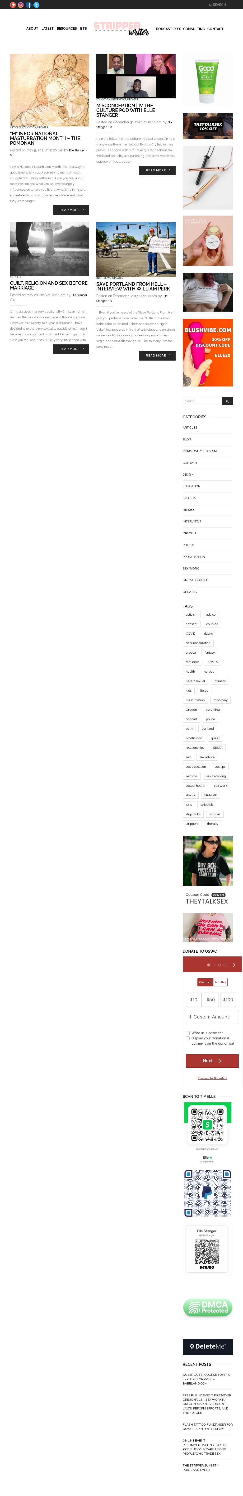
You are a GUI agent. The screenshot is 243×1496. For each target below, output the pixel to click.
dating (208, 633)
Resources (67, 28)
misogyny (221, 700)
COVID (190, 633)
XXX (177, 29)
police (210, 719)
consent (191, 624)
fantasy (210, 652)
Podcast (164, 29)
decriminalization (198, 643)
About (32, 28)
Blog (187, 439)
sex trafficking (216, 776)
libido (204, 690)
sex (188, 757)
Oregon (189, 533)
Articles (15, 127)
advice (211, 614)
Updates (42, 127)
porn (189, 728)
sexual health (195, 785)
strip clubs (193, 814)
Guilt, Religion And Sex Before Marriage (49, 285)
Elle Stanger (77, 150)
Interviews (118, 99)
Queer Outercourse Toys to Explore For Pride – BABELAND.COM (206, 1379)
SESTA (218, 747)
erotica (191, 652)
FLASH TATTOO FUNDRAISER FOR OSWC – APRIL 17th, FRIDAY (208, 1427)
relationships (195, 747)
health (190, 671)
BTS (83, 28)
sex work (191, 568)
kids (189, 690)
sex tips (220, 766)
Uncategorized (195, 580)
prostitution (194, 557)
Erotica (189, 498)
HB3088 (189, 510)
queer (215, 738)
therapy (212, 823)
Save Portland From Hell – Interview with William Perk (133, 286)
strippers (192, 823)
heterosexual (195, 681)
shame (191, 795)
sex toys (191, 776)
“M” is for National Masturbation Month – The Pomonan (45, 138)
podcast (191, 719)
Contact (215, 29)
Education (29, 127)
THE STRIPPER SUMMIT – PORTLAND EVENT (201, 1468)
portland (207, 728)
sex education (196, 766)
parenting (213, 709)
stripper (214, 814)
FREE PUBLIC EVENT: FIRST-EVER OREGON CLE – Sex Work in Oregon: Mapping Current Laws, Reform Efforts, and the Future (207, 1404)
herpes (209, 671)
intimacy (220, 681)
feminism (192, 662)
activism (191, 614)
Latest (48, 28)
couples (212, 624)
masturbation (195, 700)
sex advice (207, 757)
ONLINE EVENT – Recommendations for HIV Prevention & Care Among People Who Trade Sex (205, 1447)
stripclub (207, 804)
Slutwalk (210, 795)
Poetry (189, 545)
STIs (189, 804)
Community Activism (200, 451)
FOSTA (213, 662)
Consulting (194, 29)
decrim (188, 474)
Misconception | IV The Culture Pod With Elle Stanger (125, 110)
